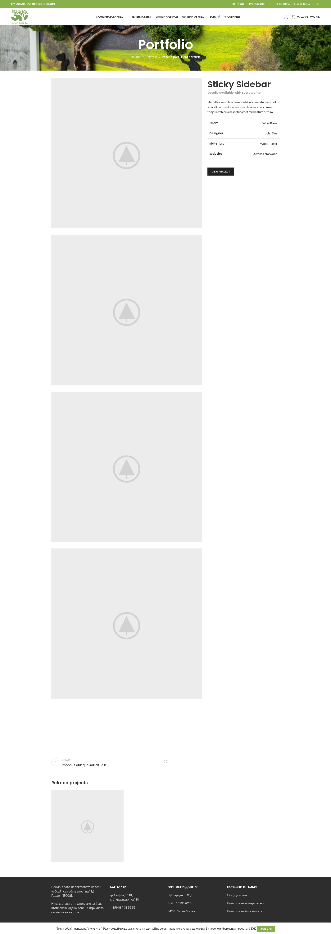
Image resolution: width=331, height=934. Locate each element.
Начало (136, 57)
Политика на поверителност (246, 903)
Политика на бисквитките (244, 911)
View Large (119, 794)
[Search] (318, 4)
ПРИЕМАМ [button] (266, 928)
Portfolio (152, 57)
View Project (221, 171)
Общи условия (237, 895)
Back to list (165, 762)
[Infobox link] (28, 17)
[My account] (286, 16)
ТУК (253, 928)
